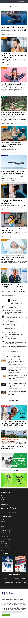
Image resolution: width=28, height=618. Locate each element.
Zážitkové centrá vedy (5, 523)
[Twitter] (7, 508)
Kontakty (3, 497)
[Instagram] (13, 508)
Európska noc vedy (5, 547)
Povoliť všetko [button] (6, 614)
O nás (2, 495)
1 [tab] (9, 573)
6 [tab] (19, 573)
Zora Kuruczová (11, 34)
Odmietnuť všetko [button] (17, 612)
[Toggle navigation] (26, 1)
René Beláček (10, 93)
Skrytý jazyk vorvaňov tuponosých (12, 27)
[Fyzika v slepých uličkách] (7, 564)
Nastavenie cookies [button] (7, 612)
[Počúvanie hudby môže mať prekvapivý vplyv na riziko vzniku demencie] (14, 275)
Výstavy (2, 541)
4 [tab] (15, 573)
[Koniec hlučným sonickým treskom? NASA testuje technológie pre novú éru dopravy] (14, 162)
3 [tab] (13, 573)
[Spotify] (4, 508)
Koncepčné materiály (5, 530)
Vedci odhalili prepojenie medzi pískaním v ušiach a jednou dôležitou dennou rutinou (13, 55)
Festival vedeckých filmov (6, 539)
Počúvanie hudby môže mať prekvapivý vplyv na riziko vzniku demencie (12, 286)
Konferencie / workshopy (6, 550)
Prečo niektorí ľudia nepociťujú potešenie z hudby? (11, 229)
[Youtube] (2, 508)
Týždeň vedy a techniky (6, 545)
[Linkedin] (15, 508)
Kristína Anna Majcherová (20, 396)
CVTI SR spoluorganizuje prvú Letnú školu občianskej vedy (13, 447)
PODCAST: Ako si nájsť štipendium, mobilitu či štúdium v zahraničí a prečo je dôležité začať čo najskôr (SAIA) (14, 423)
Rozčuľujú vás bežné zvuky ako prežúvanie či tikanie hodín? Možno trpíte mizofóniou (13, 144)
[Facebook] (10, 508)
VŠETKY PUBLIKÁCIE (14, 574)
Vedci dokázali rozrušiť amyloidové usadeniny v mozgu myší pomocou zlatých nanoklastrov (17, 369)
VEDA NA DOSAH (11, 123)
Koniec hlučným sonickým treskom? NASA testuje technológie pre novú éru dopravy (13, 173)
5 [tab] (17, 573)
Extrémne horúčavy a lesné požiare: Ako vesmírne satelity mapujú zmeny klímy (17, 377)
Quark (2, 524)
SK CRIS (2, 526)
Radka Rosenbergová (11, 64)
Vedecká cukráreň (5, 538)
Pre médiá (3, 499)
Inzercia (2, 501)
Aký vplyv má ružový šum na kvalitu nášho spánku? (13, 85)
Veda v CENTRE (4, 536)
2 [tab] (11, 573)
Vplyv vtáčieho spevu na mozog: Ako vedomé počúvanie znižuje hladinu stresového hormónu (13, 114)
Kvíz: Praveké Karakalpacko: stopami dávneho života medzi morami (16, 361)
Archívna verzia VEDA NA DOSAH (9, 512)
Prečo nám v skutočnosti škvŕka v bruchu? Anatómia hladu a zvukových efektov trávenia (13, 201)
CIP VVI (2, 528)
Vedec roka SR (4, 543)
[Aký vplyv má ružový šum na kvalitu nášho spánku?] (14, 74)
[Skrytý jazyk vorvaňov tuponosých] (14, 17)
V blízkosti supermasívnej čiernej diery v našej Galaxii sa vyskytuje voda (17, 385)
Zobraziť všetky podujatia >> (14, 351)
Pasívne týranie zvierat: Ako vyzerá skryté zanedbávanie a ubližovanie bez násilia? (17, 393)
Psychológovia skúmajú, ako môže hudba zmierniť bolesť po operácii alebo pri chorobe (12, 257)
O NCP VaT (3, 519)
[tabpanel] (7, 564)
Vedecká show (4, 549)
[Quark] (20, 564)
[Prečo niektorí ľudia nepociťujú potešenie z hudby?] (14, 219)
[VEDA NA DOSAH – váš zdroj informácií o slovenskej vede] (5, 1)
